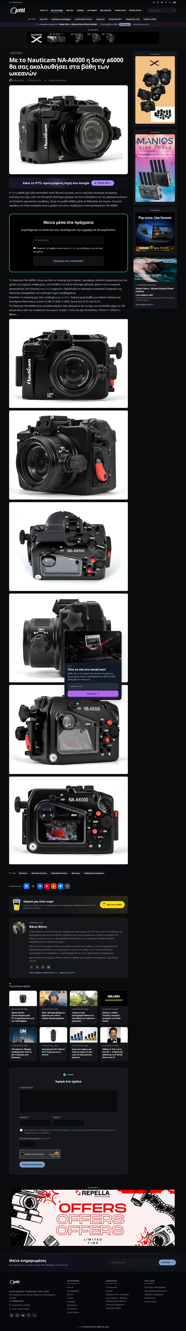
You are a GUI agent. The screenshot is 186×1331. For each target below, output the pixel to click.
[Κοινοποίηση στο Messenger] (60, 886)
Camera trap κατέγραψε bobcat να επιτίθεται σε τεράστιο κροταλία (83, 1016)
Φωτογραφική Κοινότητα (156, 1291)
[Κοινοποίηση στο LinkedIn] (40, 886)
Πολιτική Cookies (113, 1308)
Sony (14, 192)
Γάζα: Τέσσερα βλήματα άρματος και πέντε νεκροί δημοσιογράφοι (53, 1015)
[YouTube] (162, 2)
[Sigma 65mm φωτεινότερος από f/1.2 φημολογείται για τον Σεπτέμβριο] (23, 998)
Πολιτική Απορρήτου (62, 1130)
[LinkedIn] (48, 967)
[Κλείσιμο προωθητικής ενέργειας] (118, 634)
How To (44, 10)
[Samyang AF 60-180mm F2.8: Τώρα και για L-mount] (53, 1035)
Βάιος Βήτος (19, 80)
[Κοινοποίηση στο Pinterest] (47, 886)
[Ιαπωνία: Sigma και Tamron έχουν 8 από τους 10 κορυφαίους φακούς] (83, 1035)
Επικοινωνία (17, 1301)
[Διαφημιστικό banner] (93, 38)
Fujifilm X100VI (150, 19)
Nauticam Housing (39, 873)
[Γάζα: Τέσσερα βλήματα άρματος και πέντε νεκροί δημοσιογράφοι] (53, 998)
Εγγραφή (166, 1262)
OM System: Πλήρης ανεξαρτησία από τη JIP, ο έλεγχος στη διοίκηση (21, 1053)
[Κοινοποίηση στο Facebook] (26, 886)
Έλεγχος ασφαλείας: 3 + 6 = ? (34, 1138)
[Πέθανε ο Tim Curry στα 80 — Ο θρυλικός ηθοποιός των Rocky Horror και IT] (114, 1035)
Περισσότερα (135, 10)
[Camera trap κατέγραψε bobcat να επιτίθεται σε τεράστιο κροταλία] (83, 998)
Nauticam (23, 873)
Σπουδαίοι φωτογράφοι (61, 19)
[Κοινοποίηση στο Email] (67, 886)
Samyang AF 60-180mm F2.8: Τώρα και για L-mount (53, 1052)
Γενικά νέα (120, 10)
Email (57, 1117)
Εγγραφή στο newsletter (68, 260)
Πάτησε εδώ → (104, 183)
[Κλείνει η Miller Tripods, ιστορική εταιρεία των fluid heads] (114, 998)
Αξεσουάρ (76, 873)
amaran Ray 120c (132, 19)
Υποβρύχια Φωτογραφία (94, 873)
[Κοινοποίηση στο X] (33, 886)
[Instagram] (158, 2)
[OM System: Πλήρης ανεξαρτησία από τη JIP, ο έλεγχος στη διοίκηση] (23, 1035)
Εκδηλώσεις (106, 10)
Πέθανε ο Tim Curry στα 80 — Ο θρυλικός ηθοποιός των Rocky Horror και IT (112, 1053)
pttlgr (73, 248)
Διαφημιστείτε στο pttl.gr (117, 1294)
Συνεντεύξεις (73, 1312)
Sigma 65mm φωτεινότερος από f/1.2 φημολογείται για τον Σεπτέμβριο (22, 1016)
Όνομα (24, 1117)
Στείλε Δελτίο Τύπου (83, 19)
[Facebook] (154, 2)
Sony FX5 (43, 19)
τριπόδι (65, 297)
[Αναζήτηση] (174, 10)
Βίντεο (69, 10)
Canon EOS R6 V (115, 19)
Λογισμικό (100, 19)
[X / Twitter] (31, 967)
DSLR (48, 288)
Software (92, 10)
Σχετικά (109, 1291)
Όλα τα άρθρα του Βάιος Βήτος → (43, 972)
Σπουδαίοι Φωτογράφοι (155, 1287)
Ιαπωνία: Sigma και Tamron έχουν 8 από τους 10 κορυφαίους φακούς (82, 1053)
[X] (166, 2)
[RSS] (170, 2)
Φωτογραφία (57, 10)
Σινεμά (80, 10)
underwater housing (59, 873)
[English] (174, 2)
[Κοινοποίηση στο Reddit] (54, 886)
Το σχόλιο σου (26, 1087)
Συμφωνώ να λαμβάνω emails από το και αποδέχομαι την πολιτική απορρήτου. (68, 250)
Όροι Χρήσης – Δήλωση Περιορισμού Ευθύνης (116, 1299)
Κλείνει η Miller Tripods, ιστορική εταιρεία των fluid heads (111, 1016)
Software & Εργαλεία (154, 1294)
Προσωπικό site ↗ (67, 972)
